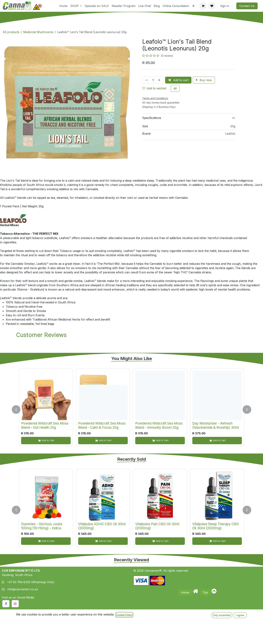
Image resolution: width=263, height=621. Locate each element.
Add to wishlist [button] (156, 88)
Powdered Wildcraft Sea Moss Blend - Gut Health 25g (45, 425)
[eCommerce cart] (203, 6)
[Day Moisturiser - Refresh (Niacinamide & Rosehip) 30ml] (217, 395)
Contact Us (247, 6)
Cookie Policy (124, 614)
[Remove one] (146, 80)
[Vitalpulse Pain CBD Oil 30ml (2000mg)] (160, 496)
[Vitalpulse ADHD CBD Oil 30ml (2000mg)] (103, 496)
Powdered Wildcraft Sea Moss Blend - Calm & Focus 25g (102, 425)
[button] (18, 409)
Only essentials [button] (221, 615)
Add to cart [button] (180, 80)
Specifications (151, 118)
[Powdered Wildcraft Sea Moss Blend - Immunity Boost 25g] (160, 395)
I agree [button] (240, 615)
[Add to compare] (175, 88)
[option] (131, 409)
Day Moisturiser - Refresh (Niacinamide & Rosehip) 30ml (215, 425)
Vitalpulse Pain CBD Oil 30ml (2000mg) (157, 526)
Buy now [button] (205, 80)
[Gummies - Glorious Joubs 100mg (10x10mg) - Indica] (46, 496)
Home (185, 592)
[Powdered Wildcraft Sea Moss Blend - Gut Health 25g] (46, 395)
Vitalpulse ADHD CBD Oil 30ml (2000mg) (102, 526)
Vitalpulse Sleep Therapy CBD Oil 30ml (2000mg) (215, 526)
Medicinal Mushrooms (38, 32)
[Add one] (160, 80)
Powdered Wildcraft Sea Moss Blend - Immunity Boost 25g (159, 425)
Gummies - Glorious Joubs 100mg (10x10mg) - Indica (41, 526)
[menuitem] (63, 5)
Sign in (224, 6)
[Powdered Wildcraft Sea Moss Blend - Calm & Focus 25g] (103, 395)
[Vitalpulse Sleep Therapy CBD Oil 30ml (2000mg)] (217, 496)
